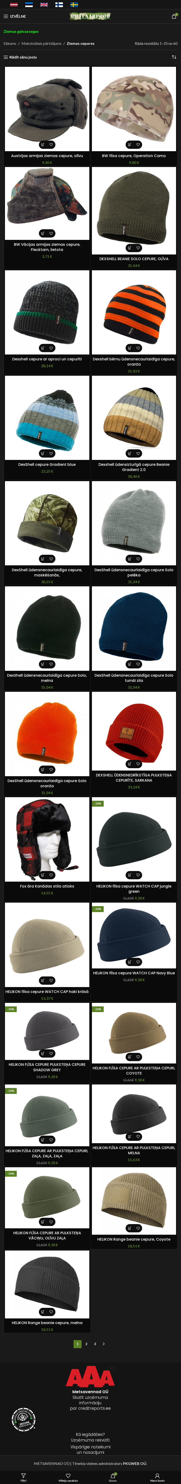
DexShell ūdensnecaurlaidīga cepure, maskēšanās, (47, 572)
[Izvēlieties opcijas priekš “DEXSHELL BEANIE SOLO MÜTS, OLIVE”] (130, 248)
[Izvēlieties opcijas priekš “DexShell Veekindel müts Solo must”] (43, 664)
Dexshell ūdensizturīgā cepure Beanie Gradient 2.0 (134, 467)
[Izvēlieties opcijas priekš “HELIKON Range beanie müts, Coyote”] (130, 1228)
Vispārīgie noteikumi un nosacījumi (90, 1449)
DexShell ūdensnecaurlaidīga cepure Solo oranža (47, 783)
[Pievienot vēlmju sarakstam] (51, 145)
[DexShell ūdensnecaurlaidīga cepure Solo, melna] (47, 628)
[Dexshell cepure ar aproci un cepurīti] (47, 312)
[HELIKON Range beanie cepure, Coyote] (134, 1201)
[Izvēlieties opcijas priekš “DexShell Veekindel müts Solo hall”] (130, 559)
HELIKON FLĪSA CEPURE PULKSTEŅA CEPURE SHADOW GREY (47, 1067)
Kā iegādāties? (90, 1434)
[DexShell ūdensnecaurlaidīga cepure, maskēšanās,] (47, 523)
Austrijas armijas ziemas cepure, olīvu (47, 155)
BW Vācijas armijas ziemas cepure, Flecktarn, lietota (47, 247)
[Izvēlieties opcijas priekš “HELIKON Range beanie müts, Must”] (43, 1312)
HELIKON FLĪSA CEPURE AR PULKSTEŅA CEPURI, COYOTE (134, 1070)
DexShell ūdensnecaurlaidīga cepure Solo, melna (47, 678)
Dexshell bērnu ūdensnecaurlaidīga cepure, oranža (134, 361)
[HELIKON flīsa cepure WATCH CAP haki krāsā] (47, 945)
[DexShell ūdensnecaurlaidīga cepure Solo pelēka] (134, 523)
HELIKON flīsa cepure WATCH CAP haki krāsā (47, 991)
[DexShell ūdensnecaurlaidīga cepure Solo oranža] (47, 734)
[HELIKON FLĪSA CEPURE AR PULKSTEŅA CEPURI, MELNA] (134, 1113)
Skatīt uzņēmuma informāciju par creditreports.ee (90, 1400)
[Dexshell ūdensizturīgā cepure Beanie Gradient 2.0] (134, 418)
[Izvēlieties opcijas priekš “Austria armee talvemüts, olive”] (43, 145)
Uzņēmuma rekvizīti (90, 1440)
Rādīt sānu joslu (23, 57)
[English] (44, 4)
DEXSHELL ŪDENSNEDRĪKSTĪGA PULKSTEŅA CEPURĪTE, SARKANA (134, 777)
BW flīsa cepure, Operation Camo (134, 155)
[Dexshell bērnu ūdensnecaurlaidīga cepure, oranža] (134, 312)
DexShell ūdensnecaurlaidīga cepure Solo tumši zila (134, 678)
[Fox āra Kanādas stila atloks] (47, 839)
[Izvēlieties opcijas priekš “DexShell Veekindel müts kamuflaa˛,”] (43, 559)
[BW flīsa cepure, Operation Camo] (134, 109)
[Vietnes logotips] (91, 15)
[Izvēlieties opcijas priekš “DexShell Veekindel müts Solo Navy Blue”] (130, 664)
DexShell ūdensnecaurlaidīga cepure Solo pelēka (134, 572)
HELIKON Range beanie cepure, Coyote (133, 1239)
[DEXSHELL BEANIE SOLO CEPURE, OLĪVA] (134, 210)
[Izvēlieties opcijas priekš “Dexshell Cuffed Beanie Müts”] (43, 348)
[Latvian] (14, 4)
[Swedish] (74, 4)
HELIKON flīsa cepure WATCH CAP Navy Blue (134, 973)
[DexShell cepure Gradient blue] (47, 418)
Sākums (10, 43)
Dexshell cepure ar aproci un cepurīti (47, 359)
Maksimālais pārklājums (41, 43)
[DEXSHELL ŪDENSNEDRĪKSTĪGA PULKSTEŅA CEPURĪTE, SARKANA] (134, 731)
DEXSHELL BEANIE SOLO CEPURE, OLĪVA (134, 259)
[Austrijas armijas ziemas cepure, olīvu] (47, 109)
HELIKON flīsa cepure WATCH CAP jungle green (133, 889)
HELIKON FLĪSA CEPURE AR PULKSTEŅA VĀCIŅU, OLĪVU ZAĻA (47, 1235)
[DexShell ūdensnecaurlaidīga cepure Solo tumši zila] (134, 628)
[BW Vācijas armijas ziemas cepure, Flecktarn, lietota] (47, 203)
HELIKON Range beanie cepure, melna (47, 1323)
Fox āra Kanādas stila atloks (47, 886)
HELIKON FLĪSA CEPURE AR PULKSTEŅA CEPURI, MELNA (134, 1150)
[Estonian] (29, 4)
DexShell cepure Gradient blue (47, 464)
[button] (130, 348)
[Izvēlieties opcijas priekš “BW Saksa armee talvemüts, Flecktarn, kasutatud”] (43, 233)
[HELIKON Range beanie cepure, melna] (47, 1284)
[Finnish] (59, 4)
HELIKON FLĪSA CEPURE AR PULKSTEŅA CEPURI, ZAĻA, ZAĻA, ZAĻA (47, 1153)
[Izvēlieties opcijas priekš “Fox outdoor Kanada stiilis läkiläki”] (43, 875)
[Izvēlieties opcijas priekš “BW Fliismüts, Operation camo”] (130, 145)
